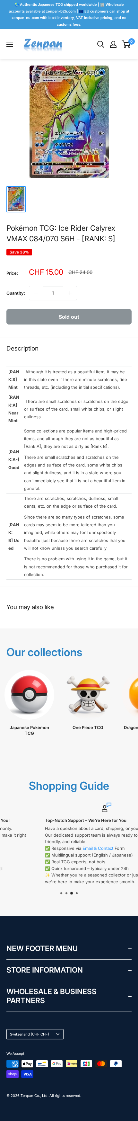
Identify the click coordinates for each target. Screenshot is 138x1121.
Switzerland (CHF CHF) (29, 1034)
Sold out (69, 317)
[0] (126, 44)
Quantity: (15, 293)
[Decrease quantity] (36, 293)
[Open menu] (9, 44)
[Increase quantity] (70, 293)
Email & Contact (61, 848)
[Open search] (100, 44)
